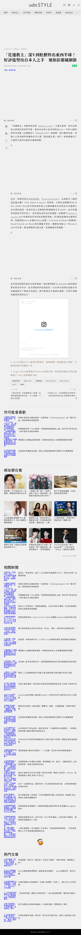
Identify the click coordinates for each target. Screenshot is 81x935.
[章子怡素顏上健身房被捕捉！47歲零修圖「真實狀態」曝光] (10, 907)
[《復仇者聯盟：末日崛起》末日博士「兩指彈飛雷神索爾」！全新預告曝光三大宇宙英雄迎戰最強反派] (10, 831)
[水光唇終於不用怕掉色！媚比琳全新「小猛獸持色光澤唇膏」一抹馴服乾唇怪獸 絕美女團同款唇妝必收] (10, 731)
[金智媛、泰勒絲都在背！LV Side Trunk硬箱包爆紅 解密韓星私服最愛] (10, 642)
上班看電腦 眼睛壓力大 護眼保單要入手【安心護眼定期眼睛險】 (15, 520)
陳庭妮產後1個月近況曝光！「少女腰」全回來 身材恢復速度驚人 (45, 750)
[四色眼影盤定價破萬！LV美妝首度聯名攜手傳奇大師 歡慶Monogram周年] (10, 809)
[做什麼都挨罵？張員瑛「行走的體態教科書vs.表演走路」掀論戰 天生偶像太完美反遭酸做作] (10, 798)
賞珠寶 (58, 12)
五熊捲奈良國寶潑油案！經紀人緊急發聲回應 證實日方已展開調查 (45, 451)
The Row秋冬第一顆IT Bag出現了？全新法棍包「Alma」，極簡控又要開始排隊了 (65, 547)
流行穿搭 (27, 12)
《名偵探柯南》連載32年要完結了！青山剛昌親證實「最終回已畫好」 (47, 893)
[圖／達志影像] (40, 93)
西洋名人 (25, 49)
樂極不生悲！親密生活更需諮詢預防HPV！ (15, 546)
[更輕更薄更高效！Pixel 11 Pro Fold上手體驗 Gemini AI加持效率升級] (10, 620)
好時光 (49, 12)
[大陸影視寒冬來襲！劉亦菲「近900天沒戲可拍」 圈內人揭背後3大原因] (10, 918)
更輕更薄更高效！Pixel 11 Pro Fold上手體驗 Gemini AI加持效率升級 (47, 617)
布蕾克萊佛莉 (16, 381)
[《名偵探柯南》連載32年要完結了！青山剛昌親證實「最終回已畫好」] (10, 896)
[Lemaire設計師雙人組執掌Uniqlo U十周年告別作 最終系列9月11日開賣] (10, 698)
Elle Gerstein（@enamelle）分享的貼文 (44, 354)
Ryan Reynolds (51, 381)
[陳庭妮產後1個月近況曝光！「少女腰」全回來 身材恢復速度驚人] (10, 753)
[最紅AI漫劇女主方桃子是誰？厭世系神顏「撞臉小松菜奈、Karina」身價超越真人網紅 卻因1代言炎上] (10, 775)
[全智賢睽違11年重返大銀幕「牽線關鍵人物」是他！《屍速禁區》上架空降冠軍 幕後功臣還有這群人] (10, 764)
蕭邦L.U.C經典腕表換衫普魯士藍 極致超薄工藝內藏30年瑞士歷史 (45, 672)
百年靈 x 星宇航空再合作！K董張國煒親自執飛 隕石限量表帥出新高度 (47, 661)
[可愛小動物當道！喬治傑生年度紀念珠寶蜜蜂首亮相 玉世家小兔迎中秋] (10, 686)
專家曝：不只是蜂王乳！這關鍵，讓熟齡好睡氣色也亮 (15, 492)
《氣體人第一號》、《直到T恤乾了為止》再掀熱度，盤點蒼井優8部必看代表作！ (40, 493)
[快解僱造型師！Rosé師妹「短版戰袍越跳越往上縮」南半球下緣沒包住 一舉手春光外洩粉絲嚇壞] (10, 431)
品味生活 (69, 12)
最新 (6, 12)
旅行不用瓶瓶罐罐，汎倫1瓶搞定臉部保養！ (65, 492)
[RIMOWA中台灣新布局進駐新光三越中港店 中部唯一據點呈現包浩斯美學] (10, 742)
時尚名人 (15, 12)
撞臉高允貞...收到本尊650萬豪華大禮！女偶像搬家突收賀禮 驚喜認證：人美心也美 (40, 520)
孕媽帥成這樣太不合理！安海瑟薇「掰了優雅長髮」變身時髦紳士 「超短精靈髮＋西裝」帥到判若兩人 (40, 547)
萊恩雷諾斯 (39, 381)
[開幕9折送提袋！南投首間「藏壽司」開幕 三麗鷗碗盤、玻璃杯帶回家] (10, 709)
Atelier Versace (64, 381)
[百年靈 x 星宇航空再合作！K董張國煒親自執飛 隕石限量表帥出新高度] (10, 664)
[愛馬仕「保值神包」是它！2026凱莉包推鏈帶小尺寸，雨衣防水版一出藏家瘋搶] (10, 575)
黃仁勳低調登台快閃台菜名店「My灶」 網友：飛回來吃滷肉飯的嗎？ (47, 628)
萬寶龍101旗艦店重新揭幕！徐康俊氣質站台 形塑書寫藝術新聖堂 (45, 439)
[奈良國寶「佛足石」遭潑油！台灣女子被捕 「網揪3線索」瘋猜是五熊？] (10, 862)
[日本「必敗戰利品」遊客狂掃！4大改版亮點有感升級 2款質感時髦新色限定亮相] (10, 786)
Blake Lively (27, 381)
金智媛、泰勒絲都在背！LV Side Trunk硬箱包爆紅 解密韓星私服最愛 (47, 639)
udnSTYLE (7, 49)
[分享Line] (6, 133)
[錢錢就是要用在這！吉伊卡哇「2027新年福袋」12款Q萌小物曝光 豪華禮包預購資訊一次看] (10, 820)
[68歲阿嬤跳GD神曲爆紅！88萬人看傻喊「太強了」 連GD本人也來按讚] (10, 885)
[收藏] (6, 140)
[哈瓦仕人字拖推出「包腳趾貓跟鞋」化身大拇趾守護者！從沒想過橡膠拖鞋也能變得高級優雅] (10, 609)
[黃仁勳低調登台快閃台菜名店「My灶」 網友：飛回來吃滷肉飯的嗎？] (10, 631)
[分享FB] (6, 126)
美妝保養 (38, 12)
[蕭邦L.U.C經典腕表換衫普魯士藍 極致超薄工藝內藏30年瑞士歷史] (10, 675)
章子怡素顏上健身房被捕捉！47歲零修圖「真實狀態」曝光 (42, 904)
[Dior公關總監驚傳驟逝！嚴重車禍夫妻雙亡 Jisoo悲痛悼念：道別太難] (10, 874)
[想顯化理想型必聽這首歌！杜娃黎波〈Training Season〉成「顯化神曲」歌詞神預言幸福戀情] (10, 420)
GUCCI (14, 384)
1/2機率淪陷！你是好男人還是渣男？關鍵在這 (65, 519)
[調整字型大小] (6, 147)
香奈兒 (22, 384)
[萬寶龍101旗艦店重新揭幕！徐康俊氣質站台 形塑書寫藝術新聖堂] (10, 442)
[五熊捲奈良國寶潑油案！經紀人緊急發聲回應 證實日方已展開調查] (10, 454)
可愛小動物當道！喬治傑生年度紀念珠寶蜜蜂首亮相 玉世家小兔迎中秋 (47, 683)
